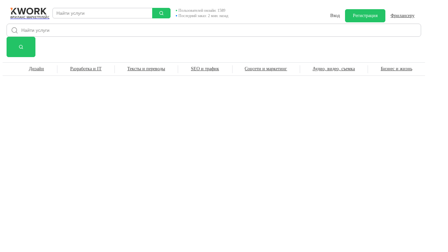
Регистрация (365, 15)
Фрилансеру (403, 15)
